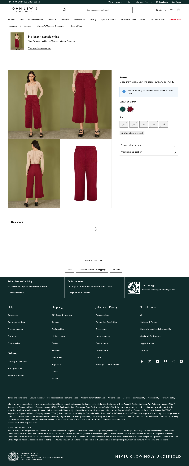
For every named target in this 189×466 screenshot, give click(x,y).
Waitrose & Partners (149, 322)
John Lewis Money (143, 2)
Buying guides (58, 329)
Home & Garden (35, 19)
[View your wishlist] (171, 10)
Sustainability (139, 397)
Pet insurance (102, 343)
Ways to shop (114, 2)
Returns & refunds (16, 375)
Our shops (12, 336)
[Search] (64, 10)
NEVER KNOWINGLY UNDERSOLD (24, 2)
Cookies (126, 397)
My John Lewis (162, 2)
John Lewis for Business (150, 336)
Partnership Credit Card (106, 322)
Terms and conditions (17, 397)
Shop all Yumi (76, 26)
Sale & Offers (175, 19)
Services (55, 322)
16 (162, 125)
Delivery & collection (17, 361)
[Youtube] (157, 362)
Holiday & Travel (128, 19)
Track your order (15, 368)
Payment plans (102, 315)
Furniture (51, 19)
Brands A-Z (57, 357)
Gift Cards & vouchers (62, 315)
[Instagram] (173, 362)
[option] (123, 109)
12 (142, 125)
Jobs (141, 315)
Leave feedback (17, 292)
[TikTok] (181, 362)
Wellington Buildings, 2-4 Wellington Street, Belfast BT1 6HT (100, 416)
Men (22, 19)
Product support (15, 329)
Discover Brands (157, 19)
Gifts (142, 19)
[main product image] (19, 41)
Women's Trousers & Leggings (50, 26)
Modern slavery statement (93, 397)
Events (55, 378)
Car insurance (102, 350)
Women (11, 19)
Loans (98, 357)
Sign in (159, 10)
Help (128, 2)
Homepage (12, 26)
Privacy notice (114, 397)
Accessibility (153, 397)
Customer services (16, 322)
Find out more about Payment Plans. (23, 422)
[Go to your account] (164, 10)
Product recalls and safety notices (62, 397)
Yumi (70, 269)
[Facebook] (141, 362)
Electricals (65, 19)
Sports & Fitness (108, 19)
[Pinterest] (165, 362)
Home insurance (103, 336)
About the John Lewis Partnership (155, 329)
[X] (149, 362)
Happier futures (147, 343)
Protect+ (144, 350)
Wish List (56, 350)
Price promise (14, 343)
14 (152, 125)
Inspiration (56, 364)
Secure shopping (37, 397)
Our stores (176, 2)
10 (132, 125)
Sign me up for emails (80, 292)
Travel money (102, 329)
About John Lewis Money (107, 364)
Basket (55, 343)
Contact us (13, 315)
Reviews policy (168, 397)
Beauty (93, 19)
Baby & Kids (79, 19)
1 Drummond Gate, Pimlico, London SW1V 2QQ (94, 407)
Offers (55, 371)
